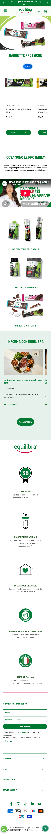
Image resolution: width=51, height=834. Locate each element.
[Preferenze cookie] (4, 829)
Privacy (23, 732)
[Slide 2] (25, 46)
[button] (39, 11)
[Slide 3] (28, 46)
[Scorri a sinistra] (3, 3)
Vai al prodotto (17, 133)
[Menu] (5, 10)
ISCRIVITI (25, 726)
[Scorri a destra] (47, 3)
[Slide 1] (23, 46)
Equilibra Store (18, 827)
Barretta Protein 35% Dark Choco (18, 111)
